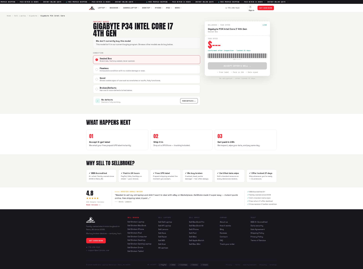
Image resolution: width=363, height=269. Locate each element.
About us (224, 222)
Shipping (263, 265)
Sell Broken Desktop (136, 240)
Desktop (146, 8)
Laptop (101, 8)
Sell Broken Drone (135, 247)
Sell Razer (162, 237)
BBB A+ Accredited (259, 222)
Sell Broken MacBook (136, 225)
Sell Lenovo (163, 229)
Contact (224, 237)
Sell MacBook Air (196, 225)
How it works (225, 225)
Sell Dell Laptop (165, 222)
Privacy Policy (257, 237)
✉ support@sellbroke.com (97, 250)
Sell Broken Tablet (135, 251)
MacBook (114, 8)
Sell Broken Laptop (135, 222)
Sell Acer (162, 244)
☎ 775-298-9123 (93, 247)
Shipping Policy (257, 233)
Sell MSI (161, 240)
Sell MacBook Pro (196, 222)
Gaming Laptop (130, 8)
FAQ (221, 240)
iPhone (158, 8)
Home (9, 16)
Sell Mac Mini (194, 244)
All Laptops (163, 248)
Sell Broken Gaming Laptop (139, 244)
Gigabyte (33, 16)
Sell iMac (193, 237)
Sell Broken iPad (134, 233)
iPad (168, 8)
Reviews (223, 233)
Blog (222, 229)
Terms (237, 265)
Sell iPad (192, 233)
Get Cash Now (265, 8)
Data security (257, 225)
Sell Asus (162, 233)
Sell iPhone (194, 229)
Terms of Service (258, 240)
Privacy (229, 265)
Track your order (227, 244)
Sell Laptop (20, 16)
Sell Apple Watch (196, 240)
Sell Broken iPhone (135, 229)
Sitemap (273, 265)
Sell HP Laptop (164, 225)
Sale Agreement (258, 229)
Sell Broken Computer (137, 237)
